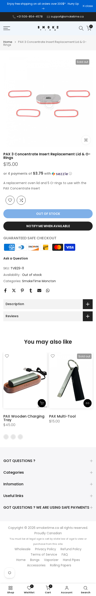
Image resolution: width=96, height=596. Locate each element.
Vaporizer (51, 560)
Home (7, 41)
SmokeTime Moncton (39, 281)
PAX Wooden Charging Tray (23, 418)
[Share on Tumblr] (31, 290)
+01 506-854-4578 (30, 16)
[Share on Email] (39, 290)
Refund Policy (71, 549)
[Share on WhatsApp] (48, 290)
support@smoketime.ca (67, 16)
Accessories (36, 565)
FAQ (65, 554)
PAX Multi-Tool (62, 416)
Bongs (35, 560)
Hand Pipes (71, 560)
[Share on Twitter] (14, 290)
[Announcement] (43, 6)
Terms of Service (44, 554)
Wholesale (23, 549)
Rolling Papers (60, 565)
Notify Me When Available (48, 226)
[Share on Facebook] (5, 290)
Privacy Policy (45, 549)
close (89, 6)
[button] (48, 173)
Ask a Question (15, 258)
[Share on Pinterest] (22, 290)
